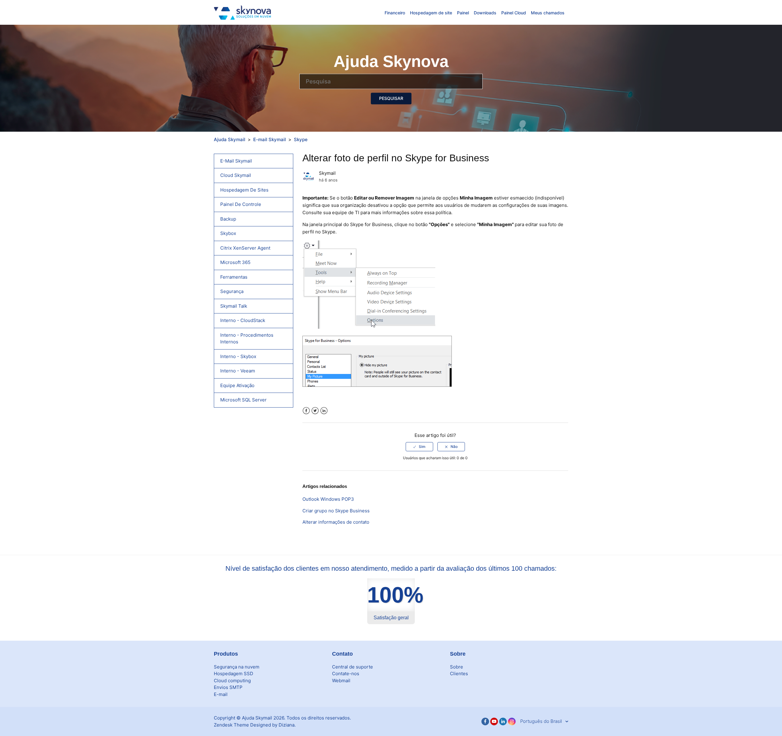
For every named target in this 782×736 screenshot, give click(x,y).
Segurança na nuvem (236, 667)
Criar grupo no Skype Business (336, 511)
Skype (301, 139)
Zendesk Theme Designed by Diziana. (255, 725)
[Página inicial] (242, 12)
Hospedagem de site (431, 12)
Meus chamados (548, 12)
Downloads (485, 12)
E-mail (221, 694)
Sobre (456, 667)
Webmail (341, 680)
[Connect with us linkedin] (503, 721)
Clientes (459, 673)
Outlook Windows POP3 (328, 499)
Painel (463, 12)
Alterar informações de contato (335, 522)
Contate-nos (345, 673)
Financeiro (395, 12)
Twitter (315, 411)
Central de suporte (352, 667)
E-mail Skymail (269, 139)
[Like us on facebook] (485, 721)
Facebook (306, 411)
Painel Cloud (513, 12)
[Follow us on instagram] (512, 721)
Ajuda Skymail (229, 139)
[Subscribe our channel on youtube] (494, 721)
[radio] (419, 446)
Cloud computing (232, 680)
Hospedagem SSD (233, 673)
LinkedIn (324, 411)
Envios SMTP (228, 687)
